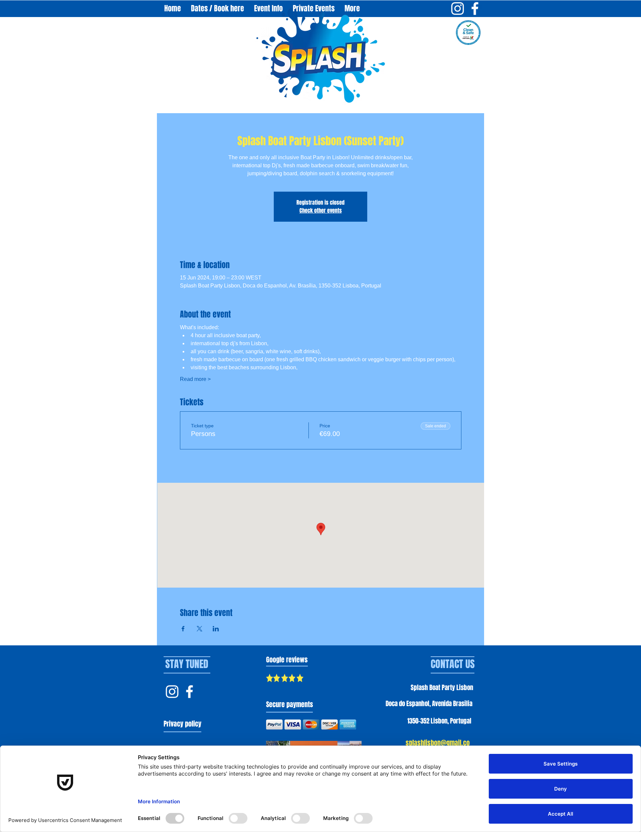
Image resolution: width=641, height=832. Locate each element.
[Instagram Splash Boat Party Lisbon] (457, 8)
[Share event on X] (199, 628)
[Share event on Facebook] (183, 628)
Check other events (320, 210)
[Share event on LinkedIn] (216, 628)
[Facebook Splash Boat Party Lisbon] (474, 8)
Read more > (195, 379)
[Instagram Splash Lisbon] (172, 691)
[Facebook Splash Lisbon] (189, 691)
